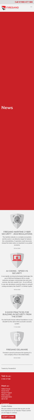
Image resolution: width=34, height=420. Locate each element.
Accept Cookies (8, 417)
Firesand (10, 8)
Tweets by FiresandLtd (8, 368)
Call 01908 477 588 (24, 2)
